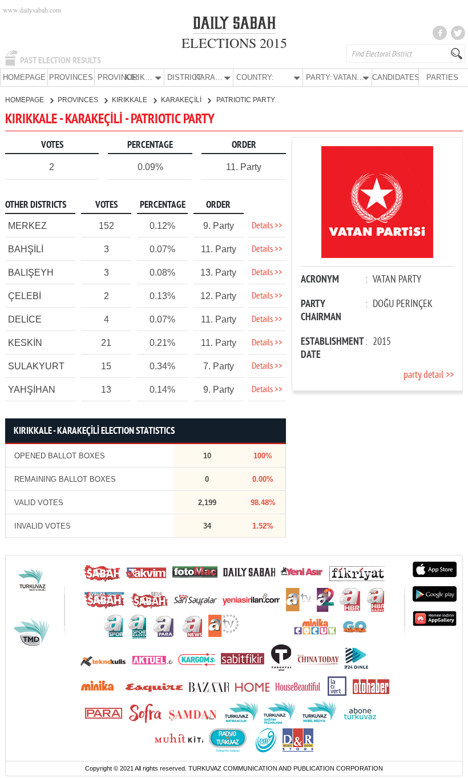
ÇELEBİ (24, 296)
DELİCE (25, 319)
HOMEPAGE (24, 77)
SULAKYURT (36, 366)
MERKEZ (27, 226)
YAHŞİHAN (31, 389)
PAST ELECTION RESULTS (60, 60)
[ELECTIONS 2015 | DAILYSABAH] (234, 25)
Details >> (267, 226)
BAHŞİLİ (25, 249)
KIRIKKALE (130, 100)
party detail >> (429, 375)
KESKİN (25, 343)
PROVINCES (71, 77)
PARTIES (442, 77)
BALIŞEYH (31, 272)
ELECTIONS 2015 (234, 43)
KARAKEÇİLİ (182, 100)
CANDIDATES (395, 77)
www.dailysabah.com (32, 9)
